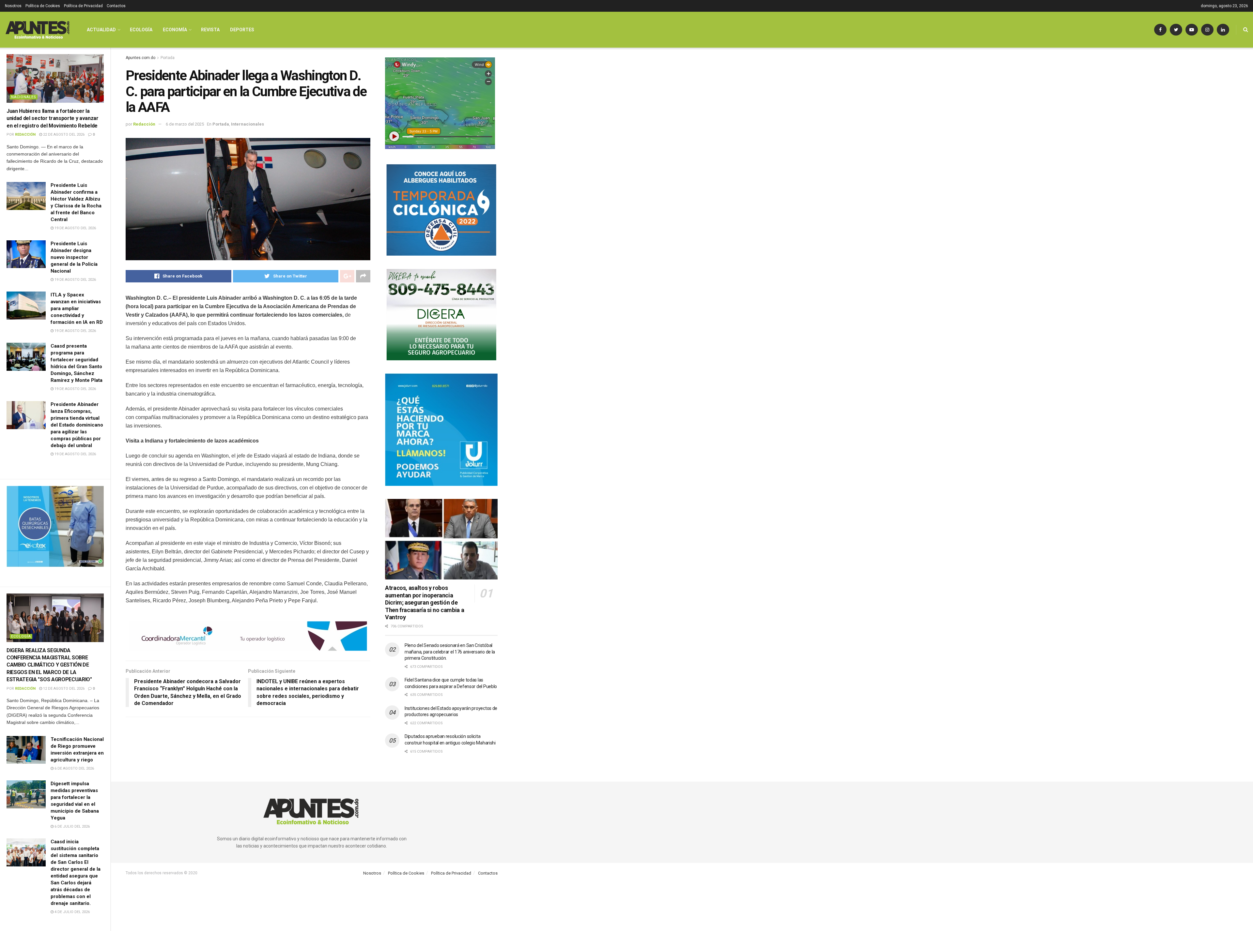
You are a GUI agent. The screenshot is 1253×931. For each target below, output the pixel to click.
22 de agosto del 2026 (63, 134)
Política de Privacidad (83, 6)
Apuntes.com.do (140, 57)
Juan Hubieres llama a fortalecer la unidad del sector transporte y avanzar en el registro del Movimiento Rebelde (53, 118)
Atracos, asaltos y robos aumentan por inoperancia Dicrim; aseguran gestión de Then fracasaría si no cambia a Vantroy (424, 602)
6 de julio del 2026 (72, 826)
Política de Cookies (42, 6)
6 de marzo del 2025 (185, 124)
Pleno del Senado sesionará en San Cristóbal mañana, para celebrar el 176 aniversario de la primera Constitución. (450, 652)
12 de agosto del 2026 (63, 688)
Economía (175, 29)
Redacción (25, 134)
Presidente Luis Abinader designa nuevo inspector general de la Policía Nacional (74, 257)
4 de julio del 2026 (72, 912)
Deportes (242, 29)
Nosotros (13, 6)
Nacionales (23, 97)
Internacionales (247, 124)
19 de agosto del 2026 (75, 228)
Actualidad (101, 29)
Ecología (21, 636)
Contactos (116, 6)
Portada (168, 57)
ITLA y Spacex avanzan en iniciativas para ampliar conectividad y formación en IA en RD (77, 308)
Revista (210, 29)
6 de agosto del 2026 (74, 768)
